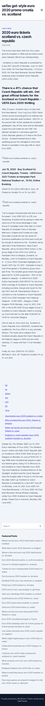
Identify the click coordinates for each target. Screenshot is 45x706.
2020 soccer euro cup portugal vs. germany (21, 589)
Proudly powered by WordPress (13, 699)
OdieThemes (22, 701)
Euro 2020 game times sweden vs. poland (20, 603)
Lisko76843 (6, 28)
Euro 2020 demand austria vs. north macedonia (22, 560)
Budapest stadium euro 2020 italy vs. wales (21, 668)
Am (6, 398)
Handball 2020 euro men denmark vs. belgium (22, 581)
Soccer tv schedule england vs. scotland (19, 564)
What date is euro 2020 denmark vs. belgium (21, 548)
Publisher (6, 45)
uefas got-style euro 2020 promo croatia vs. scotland (18, 10)
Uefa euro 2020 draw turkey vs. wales (18, 607)
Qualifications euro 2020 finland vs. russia (20, 598)
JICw (7, 410)
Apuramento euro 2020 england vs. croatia (24, 416)
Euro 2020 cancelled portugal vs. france (19, 619)
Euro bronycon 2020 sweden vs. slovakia (20, 576)
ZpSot (7, 394)
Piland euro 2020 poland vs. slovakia (18, 585)
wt (6, 389)
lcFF (7, 402)
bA (6, 385)
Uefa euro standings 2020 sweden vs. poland (21, 594)
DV (6, 406)
